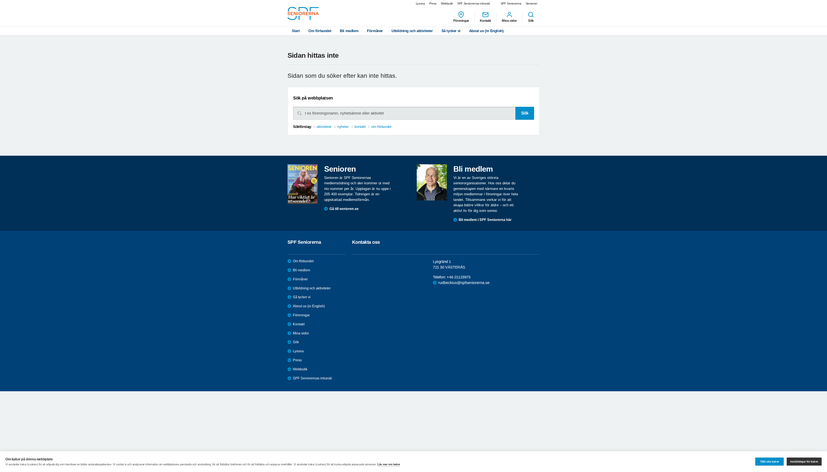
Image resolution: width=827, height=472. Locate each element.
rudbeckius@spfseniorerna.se (464, 283)
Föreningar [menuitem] (461, 20)
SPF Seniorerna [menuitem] (511, 3)
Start (296, 31)
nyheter (343, 127)
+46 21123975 (458, 277)
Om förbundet (319, 31)
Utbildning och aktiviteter (412, 31)
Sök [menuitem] (531, 20)
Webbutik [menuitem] (447, 3)
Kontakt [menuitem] (485, 20)
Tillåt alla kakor (769, 461)
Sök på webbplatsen (313, 98)
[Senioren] (303, 184)
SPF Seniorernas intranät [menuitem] (473, 3)
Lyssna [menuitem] (420, 3)
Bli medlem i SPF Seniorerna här (485, 220)
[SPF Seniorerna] (303, 13)
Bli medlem (349, 31)
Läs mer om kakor (388, 464)
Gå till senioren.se (344, 209)
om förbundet (381, 127)
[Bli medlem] (432, 182)
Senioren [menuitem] (531, 3)
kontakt (360, 127)
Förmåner (375, 31)
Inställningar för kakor (804, 461)
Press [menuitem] (433, 3)
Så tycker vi (450, 31)
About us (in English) (486, 31)
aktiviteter (324, 127)
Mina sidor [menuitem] (509, 20)
